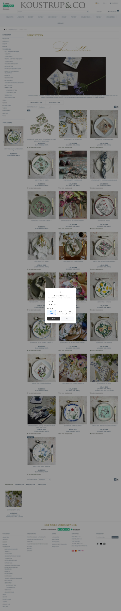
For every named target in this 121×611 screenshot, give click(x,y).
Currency (50, 308)
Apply (53, 318)
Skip (67, 318)
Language (50, 301)
